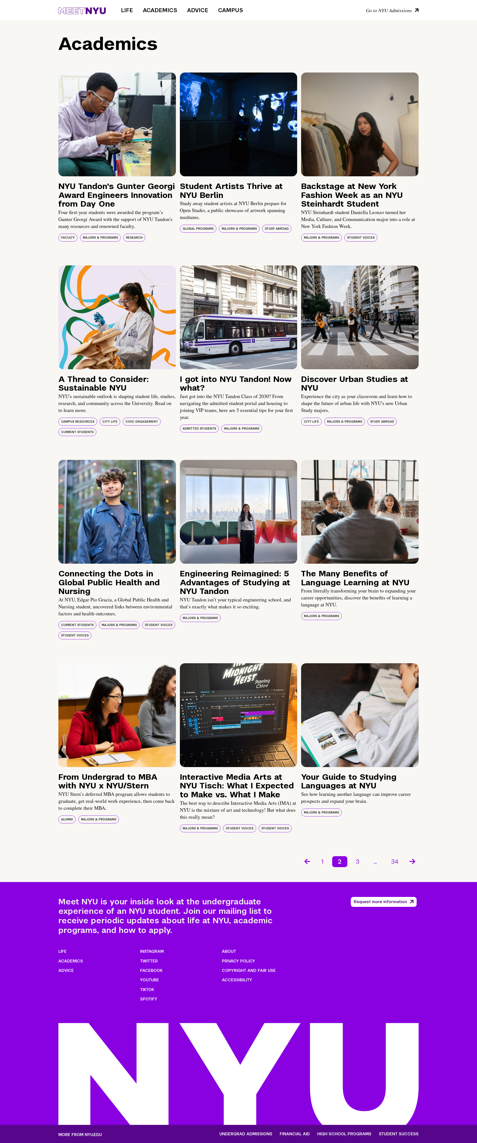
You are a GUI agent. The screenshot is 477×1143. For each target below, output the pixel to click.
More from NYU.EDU (80, 1134)
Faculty (68, 238)
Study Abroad (277, 229)
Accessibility (237, 980)
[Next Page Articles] (413, 861)
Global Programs (198, 229)
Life (127, 10)
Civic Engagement (141, 422)
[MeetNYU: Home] (82, 10)
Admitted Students (199, 429)
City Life (110, 422)
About (229, 951)
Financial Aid (295, 1134)
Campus (230, 10)
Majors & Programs (100, 238)
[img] (117, 124)
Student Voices (361, 238)
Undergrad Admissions (245, 1134)
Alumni (67, 819)
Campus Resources (77, 422)
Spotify (148, 999)
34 (394, 861)
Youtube (149, 980)
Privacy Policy (238, 961)
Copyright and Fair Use (249, 970)
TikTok (147, 989)
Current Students (77, 432)
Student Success (399, 1134)
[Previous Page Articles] (307, 861)
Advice (197, 10)
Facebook (151, 970)
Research (134, 238)
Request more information (380, 901)
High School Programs (344, 1134)
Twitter (149, 961)
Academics (160, 10)
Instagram (152, 951)
